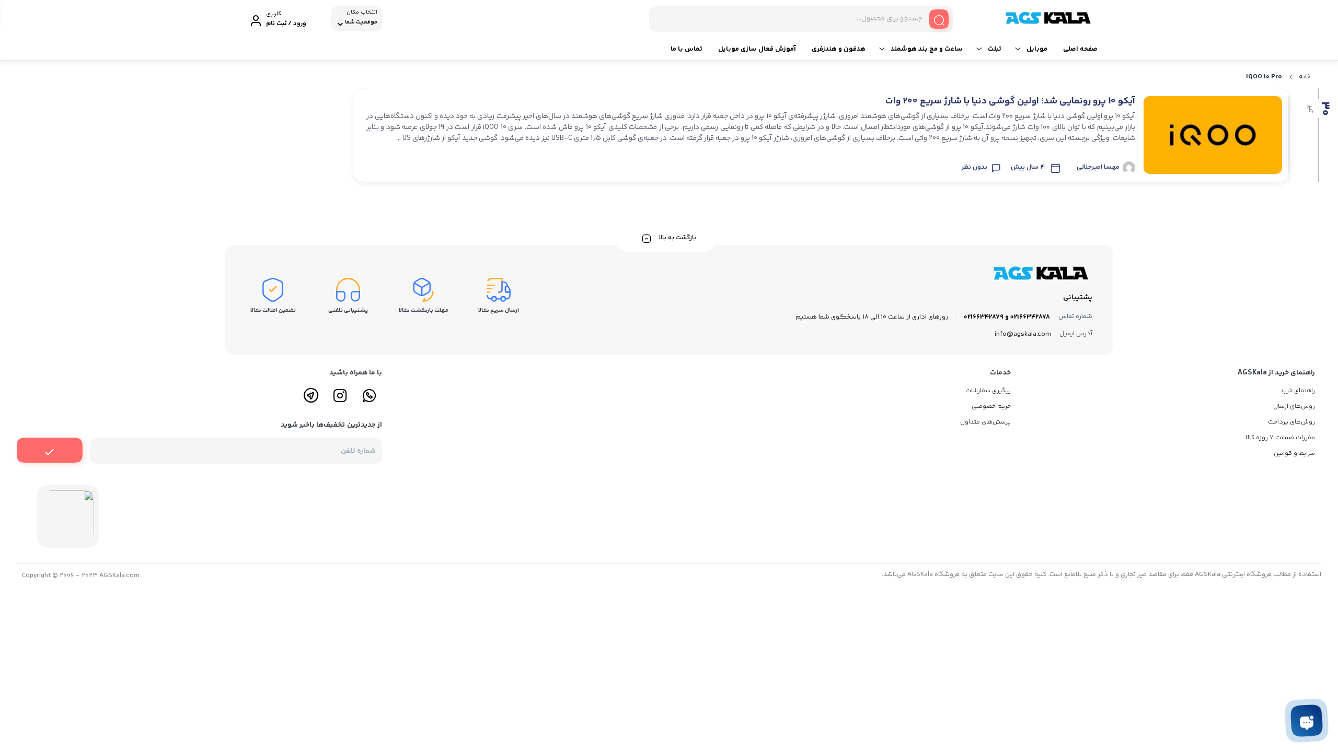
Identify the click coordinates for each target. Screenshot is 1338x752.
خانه (1305, 77)
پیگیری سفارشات (988, 391)
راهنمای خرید (1297, 391)
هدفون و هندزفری (839, 49)
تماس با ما (686, 49)
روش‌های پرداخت (1291, 422)
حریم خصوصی (991, 407)
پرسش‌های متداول (985, 422)
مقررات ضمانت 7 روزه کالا (1280, 438)
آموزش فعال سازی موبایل (757, 49)
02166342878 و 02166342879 (1007, 317)
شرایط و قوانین (1294, 454)
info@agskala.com (1023, 334)
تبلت (994, 49)
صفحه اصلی (1080, 49)
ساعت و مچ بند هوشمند (927, 49)
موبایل (1036, 49)
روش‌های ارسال (1294, 407)
